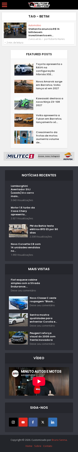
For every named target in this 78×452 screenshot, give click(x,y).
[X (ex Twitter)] (42, 422)
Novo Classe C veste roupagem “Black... (43, 299)
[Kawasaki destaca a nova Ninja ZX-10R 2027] (25, 103)
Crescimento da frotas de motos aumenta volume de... (47, 137)
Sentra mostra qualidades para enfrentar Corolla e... (43, 318)
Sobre (37, 446)
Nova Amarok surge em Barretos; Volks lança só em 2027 (49, 85)
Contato (47, 446)
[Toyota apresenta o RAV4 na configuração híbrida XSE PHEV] (25, 69)
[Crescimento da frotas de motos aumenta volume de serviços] (25, 137)
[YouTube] (23, 422)
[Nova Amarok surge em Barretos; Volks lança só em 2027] (25, 86)
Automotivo (34, 25)
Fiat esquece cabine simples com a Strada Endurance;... (25, 283)
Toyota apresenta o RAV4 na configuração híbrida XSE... (49, 69)
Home (29, 446)
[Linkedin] (52, 422)
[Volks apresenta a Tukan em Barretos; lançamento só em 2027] (25, 120)
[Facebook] (33, 422)
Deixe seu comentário (23, 290)
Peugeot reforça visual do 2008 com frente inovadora (42, 336)
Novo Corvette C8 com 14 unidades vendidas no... (26, 247)
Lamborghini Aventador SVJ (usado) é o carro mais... (22, 191)
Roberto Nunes (56, 39)
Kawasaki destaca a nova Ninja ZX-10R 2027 (49, 102)
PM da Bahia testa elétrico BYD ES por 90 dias (44, 229)
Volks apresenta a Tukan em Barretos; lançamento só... (49, 119)
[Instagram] (13, 422)
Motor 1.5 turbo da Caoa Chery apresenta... (23, 211)
